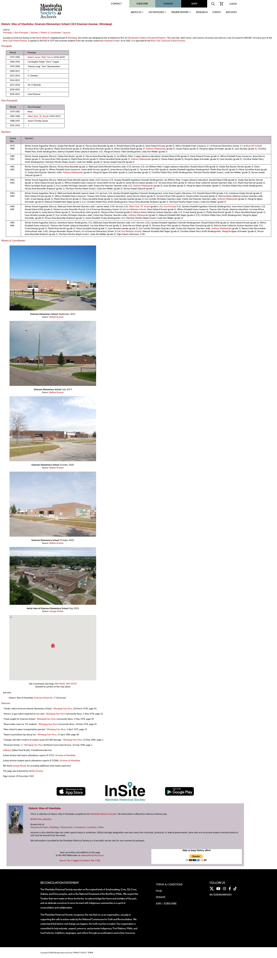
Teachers (34, 33)
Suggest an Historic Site (83, 861)
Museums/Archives (39, 827)
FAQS (159, 891)
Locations (91, 827)
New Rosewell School (109, 41)
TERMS (90, 953)
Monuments (66, 827)
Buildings (54, 827)
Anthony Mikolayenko (156, 149)
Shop (194, 3)
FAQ (98, 861)
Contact (116, 3)
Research (202, 12)
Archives (231, 12)
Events (217, 12)
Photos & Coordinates (51, 33)
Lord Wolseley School (135, 209)
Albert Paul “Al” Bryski (38, 116)
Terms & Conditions (169, 884)
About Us (136, 12)
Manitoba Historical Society (103, 814)
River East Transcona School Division (168, 41)
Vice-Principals (21, 33)
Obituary (7, 750)
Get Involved (156, 12)
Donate (168, 3)
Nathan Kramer (56, 317)
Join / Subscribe (166, 903)
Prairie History (180, 12)
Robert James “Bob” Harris (40, 57)
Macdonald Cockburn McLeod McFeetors (146, 38)
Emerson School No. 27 (45, 698)
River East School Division (15, 41)
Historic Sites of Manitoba (17, 24)
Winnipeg (72, 38)
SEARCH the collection (40, 819)
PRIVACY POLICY (80, 953)
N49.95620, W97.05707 (66, 684)
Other (101, 827)
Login (233, 3)
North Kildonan (43, 38)
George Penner (56, 611)
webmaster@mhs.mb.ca (92, 855)
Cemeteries (79, 827)
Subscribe (142, 3)
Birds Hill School (253, 146)
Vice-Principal (170, 206)
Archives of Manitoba (65, 755)
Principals (7, 33)
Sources (66, 33)
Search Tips (65, 861)
